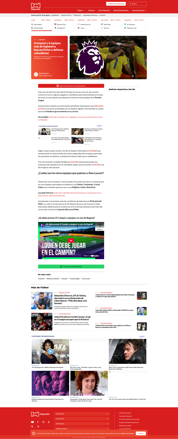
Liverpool (64, 278)
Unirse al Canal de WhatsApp (72, 266)
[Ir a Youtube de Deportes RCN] (32, 422)
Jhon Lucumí (86, 278)
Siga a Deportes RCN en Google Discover (73, 86)
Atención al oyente (125, 413)
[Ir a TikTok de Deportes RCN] (49, 422)
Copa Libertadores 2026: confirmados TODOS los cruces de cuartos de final (114, 311)
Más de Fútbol (39, 287)
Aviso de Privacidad (125, 416)
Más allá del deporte (121, 10)
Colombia (41, 278)
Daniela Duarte (44, 73)
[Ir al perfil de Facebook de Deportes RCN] (37, 422)
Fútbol (80, 10)
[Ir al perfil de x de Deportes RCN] (32, 427)
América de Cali (66, 15)
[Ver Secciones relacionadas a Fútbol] (84, 10)
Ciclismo (91, 10)
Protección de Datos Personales (129, 419)
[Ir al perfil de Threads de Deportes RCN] (38, 427)
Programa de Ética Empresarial (129, 422)
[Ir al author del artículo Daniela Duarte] (36, 74)
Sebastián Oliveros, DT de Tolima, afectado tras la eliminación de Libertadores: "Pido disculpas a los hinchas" (70, 299)
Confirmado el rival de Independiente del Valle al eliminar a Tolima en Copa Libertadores (115, 295)
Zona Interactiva (138, 10)
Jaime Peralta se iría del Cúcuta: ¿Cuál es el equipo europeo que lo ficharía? (72, 318)
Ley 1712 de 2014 (124, 429)
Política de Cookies (127, 433)
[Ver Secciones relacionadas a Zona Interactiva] (146, 10)
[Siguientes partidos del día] (145, 24)
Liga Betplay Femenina (90, 15)
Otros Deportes (104, 10)
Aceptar (141, 433)
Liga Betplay (55, 15)
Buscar (134, 4)
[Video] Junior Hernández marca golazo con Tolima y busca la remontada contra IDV (113, 326)
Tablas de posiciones (116, 4)
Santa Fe (102, 15)
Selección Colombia (53, 278)
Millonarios (77, 15)
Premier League (75, 278)
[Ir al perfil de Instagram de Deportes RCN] (43, 422)
